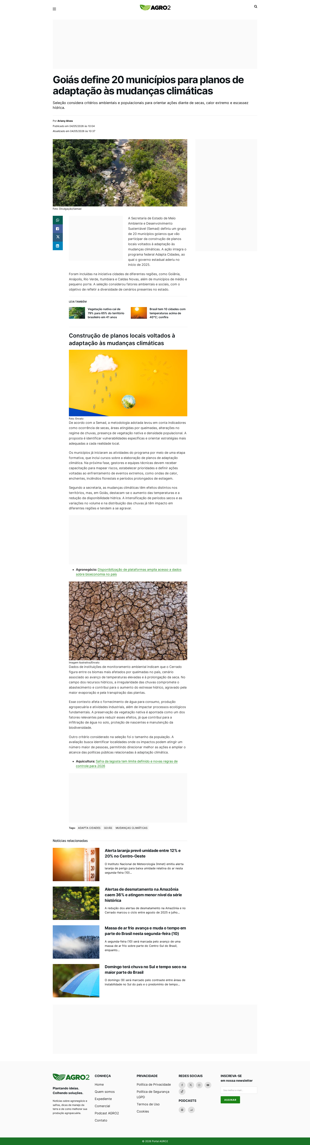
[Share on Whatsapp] (58, 220)
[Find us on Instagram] (199, 1085)
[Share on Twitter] (58, 237)
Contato (101, 1120)
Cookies (143, 1111)
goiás (108, 827)
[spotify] (182, 1110)
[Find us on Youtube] (208, 1085)
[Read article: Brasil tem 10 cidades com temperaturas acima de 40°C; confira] (139, 313)
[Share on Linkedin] (58, 246)
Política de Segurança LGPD (153, 1094)
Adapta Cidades (89, 827)
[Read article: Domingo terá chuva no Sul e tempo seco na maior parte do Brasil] (76, 980)
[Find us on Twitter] (190, 1085)
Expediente (103, 1099)
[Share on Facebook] (58, 228)
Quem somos (105, 1092)
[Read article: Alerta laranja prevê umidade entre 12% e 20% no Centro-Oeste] (76, 864)
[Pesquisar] (255, 6)
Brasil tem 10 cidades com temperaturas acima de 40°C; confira (167, 313)
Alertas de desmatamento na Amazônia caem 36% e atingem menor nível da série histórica (143, 895)
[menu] (54, 9)
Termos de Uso (148, 1104)
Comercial (102, 1106)
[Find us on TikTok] (182, 1091)
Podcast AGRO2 (107, 1113)
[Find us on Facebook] (182, 1085)
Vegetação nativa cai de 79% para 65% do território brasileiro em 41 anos (106, 313)
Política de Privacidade (154, 1084)
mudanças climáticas (132, 827)
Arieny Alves (65, 120)
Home (99, 1084)
